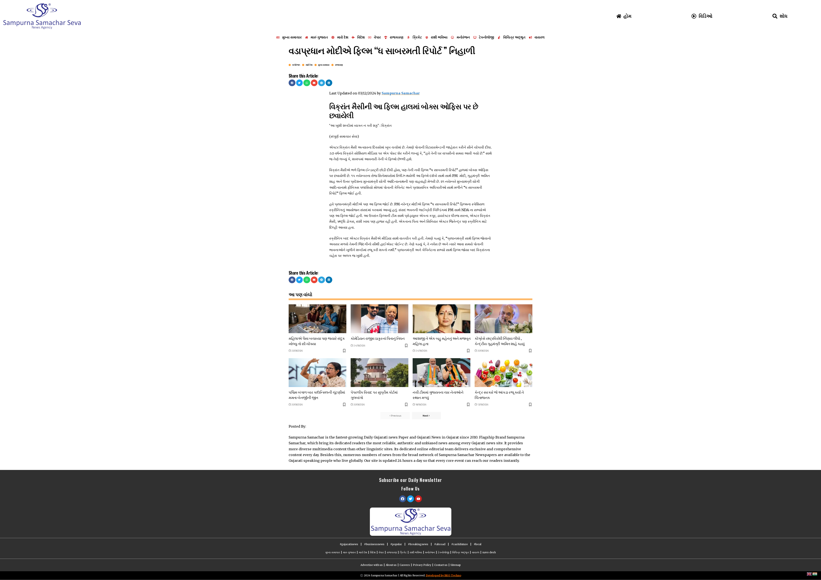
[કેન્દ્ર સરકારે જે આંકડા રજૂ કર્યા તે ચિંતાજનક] (503, 372)
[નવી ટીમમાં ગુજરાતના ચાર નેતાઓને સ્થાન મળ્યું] (441, 372)
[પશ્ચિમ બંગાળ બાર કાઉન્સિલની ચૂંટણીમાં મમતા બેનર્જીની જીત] (317, 372)
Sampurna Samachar (401, 93)
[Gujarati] (815, 574)
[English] (809, 574)
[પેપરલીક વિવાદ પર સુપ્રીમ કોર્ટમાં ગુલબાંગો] (379, 372)
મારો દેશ (309, 65)
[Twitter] (410, 498)
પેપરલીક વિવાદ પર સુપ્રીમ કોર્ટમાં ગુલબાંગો (374, 394)
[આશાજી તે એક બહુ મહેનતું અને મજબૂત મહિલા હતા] (441, 318)
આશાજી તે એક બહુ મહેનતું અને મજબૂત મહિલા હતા (441, 341)
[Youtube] (418, 498)
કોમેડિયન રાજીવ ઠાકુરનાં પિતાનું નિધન (378, 338)
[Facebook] (402, 498)
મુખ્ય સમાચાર (323, 65)
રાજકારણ (339, 65)
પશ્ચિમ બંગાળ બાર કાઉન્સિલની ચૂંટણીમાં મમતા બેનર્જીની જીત (317, 394)
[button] (292, 82)
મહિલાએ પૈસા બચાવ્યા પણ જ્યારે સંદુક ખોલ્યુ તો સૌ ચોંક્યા (317, 341)
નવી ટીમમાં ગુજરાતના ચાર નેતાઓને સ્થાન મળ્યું (438, 394)
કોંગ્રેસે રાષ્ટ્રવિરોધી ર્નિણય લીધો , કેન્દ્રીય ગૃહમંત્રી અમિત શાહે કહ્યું (499, 341)
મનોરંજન (296, 65)
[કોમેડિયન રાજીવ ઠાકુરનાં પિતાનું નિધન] (379, 318)
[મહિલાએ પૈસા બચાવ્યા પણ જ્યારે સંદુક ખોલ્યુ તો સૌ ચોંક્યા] (317, 318)
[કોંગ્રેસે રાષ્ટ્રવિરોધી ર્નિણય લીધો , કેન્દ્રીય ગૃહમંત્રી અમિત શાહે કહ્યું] (503, 318)
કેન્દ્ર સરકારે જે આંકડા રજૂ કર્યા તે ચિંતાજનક (499, 394)
